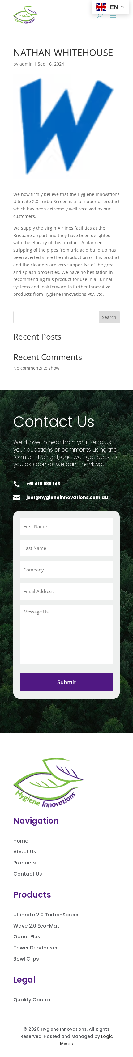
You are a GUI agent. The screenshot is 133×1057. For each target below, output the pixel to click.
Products (24, 862)
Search (109, 317)
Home (20, 840)
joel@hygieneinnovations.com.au (67, 497)
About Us (24, 851)
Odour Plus (26, 936)
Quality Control (32, 999)
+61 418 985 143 (43, 484)
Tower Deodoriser (35, 947)
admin (26, 64)
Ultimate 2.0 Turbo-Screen (46, 914)
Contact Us (27, 873)
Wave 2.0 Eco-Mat (36, 925)
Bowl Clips (26, 958)
